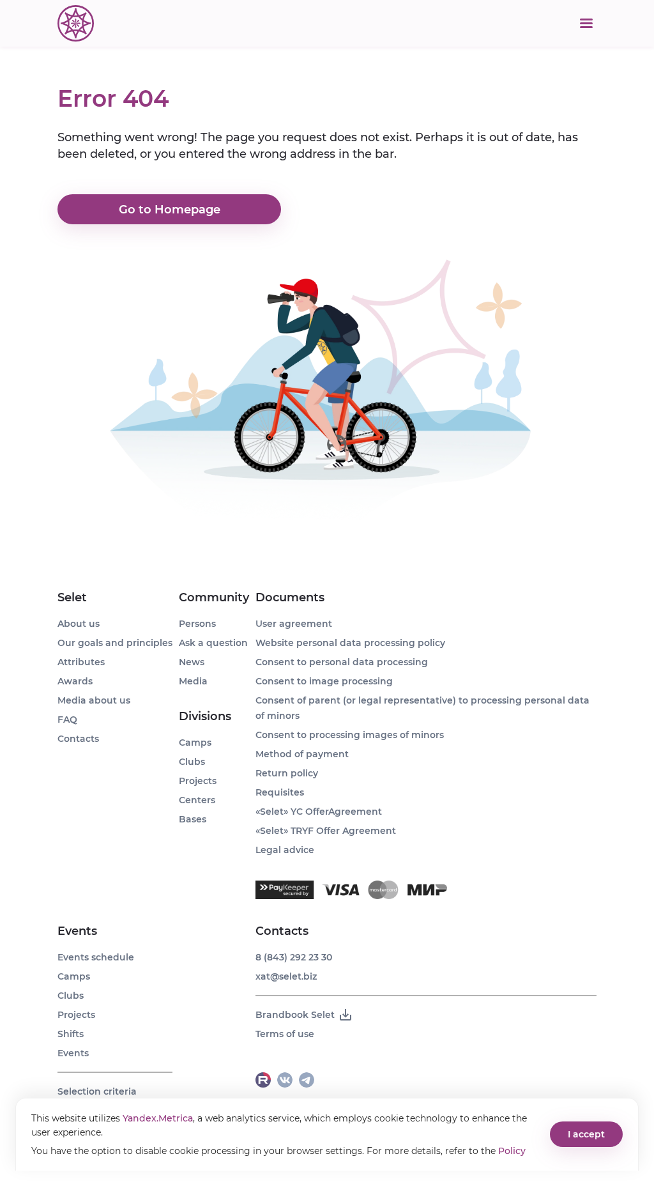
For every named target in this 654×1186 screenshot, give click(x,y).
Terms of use (284, 1034)
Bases (192, 819)
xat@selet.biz (286, 976)
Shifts (70, 1034)
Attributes (81, 662)
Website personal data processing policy (350, 643)
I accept (586, 1134)
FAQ (67, 719)
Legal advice (284, 850)
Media (193, 681)
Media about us (93, 700)
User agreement (293, 623)
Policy (512, 1151)
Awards (75, 681)
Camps (73, 976)
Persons (197, 623)
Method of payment (302, 754)
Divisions (205, 716)
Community (214, 597)
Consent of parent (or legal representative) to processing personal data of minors (422, 708)
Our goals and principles (114, 643)
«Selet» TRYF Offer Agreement (325, 830)
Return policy (286, 773)
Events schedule (95, 957)
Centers (197, 800)
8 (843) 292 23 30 (293, 957)
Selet (72, 597)
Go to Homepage (169, 210)
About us (78, 623)
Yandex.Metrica (158, 1118)
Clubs (70, 995)
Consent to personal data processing (341, 662)
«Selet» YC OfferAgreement (318, 811)
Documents (289, 597)
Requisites (279, 792)
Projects (76, 1014)
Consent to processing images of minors (349, 735)
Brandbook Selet (295, 1014)
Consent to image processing (324, 681)
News (191, 662)
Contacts (78, 738)
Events (77, 931)
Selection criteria (97, 1091)
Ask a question (213, 643)
